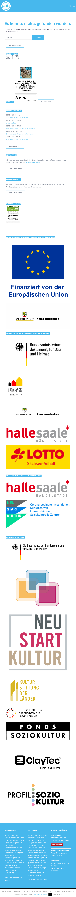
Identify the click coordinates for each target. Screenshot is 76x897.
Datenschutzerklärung (40, 894)
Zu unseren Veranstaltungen (37, 879)
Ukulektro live (11, 123)
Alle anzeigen (14, 146)
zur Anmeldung (15, 168)
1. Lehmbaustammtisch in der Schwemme (20, 128)
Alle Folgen (46, 102)
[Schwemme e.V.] (6, 6)
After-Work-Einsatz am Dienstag (17, 117)
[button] (70, 6)
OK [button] (50, 894)
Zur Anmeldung (15, 193)
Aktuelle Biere (15, 45)
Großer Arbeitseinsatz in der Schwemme (20, 134)
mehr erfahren (57, 894)
